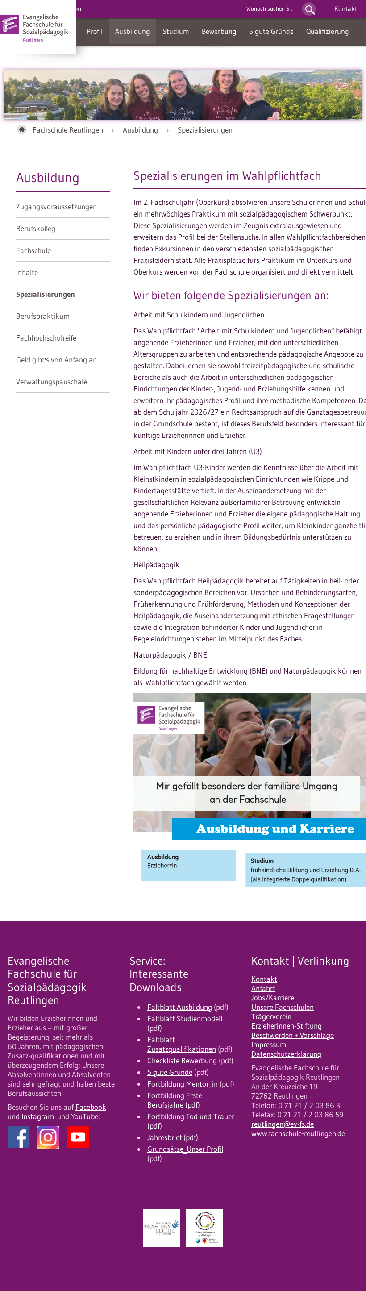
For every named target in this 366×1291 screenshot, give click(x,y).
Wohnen (147, 56)
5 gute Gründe (271, 31)
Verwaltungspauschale (51, 381)
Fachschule (33, 250)
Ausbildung (132, 31)
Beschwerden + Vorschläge (292, 1035)
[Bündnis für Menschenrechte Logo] (161, 1228)
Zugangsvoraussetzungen (56, 206)
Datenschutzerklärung (286, 1053)
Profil (95, 31)
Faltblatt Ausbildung (179, 1007)
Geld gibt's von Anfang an (56, 359)
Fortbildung (105, 56)
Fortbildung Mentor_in (182, 1083)
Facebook (90, 1107)
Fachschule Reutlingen (68, 129)
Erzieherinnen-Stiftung (286, 1025)
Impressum (268, 1044)
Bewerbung (219, 31)
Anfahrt (263, 988)
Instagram (37, 1116)
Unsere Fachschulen (282, 1007)
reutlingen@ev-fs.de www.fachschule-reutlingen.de (298, 1129)
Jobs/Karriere (272, 997)
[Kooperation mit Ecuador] (204, 1228)
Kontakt (345, 8)
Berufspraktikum (43, 316)
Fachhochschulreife (46, 337)
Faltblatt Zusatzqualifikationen (181, 1044)
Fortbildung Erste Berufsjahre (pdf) (174, 1100)
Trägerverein (271, 1016)
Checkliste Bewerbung (182, 1060)
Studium (175, 31)
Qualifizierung (327, 31)
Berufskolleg (35, 228)
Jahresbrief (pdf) (172, 1137)
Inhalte (27, 272)
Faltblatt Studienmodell (184, 1018)
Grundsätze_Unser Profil (185, 1149)
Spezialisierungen (205, 129)
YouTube (84, 1116)
